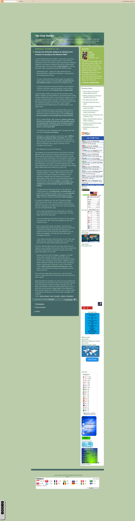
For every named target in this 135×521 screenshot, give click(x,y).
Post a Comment (40, 307)
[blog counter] (89, 344)
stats (67, 476)
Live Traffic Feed (93, 138)
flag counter (85, 232)
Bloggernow (85, 188)
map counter (85, 244)
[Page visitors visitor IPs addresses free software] (67, 475)
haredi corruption (44, 296)
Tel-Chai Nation (44, 35)
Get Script (86, 184)
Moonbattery (69, 296)
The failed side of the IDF (90, 99)
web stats (84, 230)
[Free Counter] (93, 190)
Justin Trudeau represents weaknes (90, 156)
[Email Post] (74, 299)
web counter (85, 339)
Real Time (92, 184)
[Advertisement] (67, 14)
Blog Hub (84, 186)
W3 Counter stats (87, 245)
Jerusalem (57, 296)
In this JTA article (62, 66)
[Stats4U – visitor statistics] (89, 462)
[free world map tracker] (90, 242)
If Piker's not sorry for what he (93, 163)
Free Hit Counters (87, 441)
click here (84, 371)
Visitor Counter (92, 359)
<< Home (37, 311)
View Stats (92, 333)
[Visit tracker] (90, 356)
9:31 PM (51, 299)
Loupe (2, 516)
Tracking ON (98, 184)
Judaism (63, 296)
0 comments (69, 299)
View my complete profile (91, 82)
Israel (51, 296)
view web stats (92, 312)
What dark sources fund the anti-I (91, 181)
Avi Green (91, 54)
